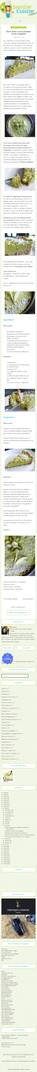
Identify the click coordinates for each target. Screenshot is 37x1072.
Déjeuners (4, 722)
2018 (5, 808)
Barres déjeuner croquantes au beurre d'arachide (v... (17, 828)
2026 (5, 793)
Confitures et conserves (9, 708)
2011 (5, 856)
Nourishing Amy (6, 995)
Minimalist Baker (6, 992)
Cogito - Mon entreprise (9, 1038)
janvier (7, 842)
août (6, 818)
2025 (5, 795)
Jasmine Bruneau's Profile (7, 1043)
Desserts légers (6, 725)
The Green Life (6, 1011)
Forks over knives (7, 981)
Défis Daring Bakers (7, 716)
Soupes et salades (7, 750)
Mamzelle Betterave (7, 955)
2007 (5, 863)
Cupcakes (4, 711)
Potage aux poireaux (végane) (14, 831)
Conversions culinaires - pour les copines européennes (14, 1036)
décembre (8, 810)
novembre (8, 812)
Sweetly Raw (5, 1006)
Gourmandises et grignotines (10, 733)
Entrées (3, 728)
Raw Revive (4, 1003)
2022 (5, 800)
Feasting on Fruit (7, 978)
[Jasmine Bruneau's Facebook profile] (13, 1045)
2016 (5, 846)
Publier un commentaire (18, 612)
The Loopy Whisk (7, 1014)
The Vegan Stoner (7, 1019)
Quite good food (6, 1000)
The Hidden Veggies (7, 1013)
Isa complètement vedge (9, 950)
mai (6, 823)
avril (6, 825)
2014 (5, 850)
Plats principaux (6, 745)
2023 (5, 798)
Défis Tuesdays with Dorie (9, 719)
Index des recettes (7, 736)
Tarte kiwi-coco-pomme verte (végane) (17, 837)
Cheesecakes (5, 705)
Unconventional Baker (8, 1022)
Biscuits (3, 691)
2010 (5, 858)
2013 (5, 852)
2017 (5, 844)
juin (6, 821)
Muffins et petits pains (8, 739)
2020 (5, 804)
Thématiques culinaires (8, 759)
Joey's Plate (5, 987)
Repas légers (5, 748)
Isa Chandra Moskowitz (8, 986)
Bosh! (3, 971)
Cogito (19, 1061)
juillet (7, 820)
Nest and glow (6, 993)
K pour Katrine (6, 952)
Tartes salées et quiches (9, 753)
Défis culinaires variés (8, 714)
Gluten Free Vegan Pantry (9, 982)
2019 (5, 806)
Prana (3, 957)
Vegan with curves (7, 1024)
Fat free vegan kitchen (8, 976)
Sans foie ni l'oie (6, 958)
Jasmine (14, 627)
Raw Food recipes (7, 1001)
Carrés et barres (6, 702)
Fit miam (4, 949)
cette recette (23, 283)
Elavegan (4, 974)
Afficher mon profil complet (10, 641)
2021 (5, 802)
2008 (5, 862)
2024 (5, 796)
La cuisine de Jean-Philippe (10, 954)
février (7, 840)
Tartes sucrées (18, 27)
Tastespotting (6, 1008)
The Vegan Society (7, 1017)
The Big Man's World (8, 1009)
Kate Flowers (5, 989)
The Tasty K (5, 1016)
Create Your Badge (5, 1046)
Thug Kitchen (5, 1021)
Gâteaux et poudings (8, 731)
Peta (2, 998)
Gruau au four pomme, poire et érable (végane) (20, 835)
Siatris (33, 1061)
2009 (5, 860)
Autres (3, 688)
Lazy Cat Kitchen (6, 990)
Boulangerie (5, 700)
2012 (5, 854)
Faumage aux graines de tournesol (15, 833)
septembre (8, 816)
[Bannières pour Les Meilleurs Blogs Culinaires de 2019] (18, 662)
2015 (5, 848)
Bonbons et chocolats (8, 697)
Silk (2, 960)
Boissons (4, 694)
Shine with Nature (7, 1005)
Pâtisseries (4, 742)
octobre (8, 814)
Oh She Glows (5, 997)
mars (7, 838)
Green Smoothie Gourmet (9, 984)
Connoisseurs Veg (7, 973)
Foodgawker (5, 979)
